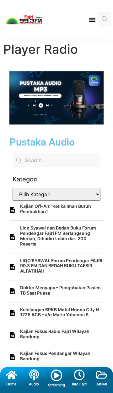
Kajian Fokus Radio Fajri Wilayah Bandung (54, 334)
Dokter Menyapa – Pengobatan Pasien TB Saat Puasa (60, 290)
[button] (92, 19)
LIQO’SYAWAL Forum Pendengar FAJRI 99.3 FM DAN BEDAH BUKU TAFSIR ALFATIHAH (61, 266)
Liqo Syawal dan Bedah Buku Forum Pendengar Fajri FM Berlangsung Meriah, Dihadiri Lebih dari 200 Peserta (58, 235)
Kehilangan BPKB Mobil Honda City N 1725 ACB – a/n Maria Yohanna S (59, 312)
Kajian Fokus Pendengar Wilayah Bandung (55, 356)
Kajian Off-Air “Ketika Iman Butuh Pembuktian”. (55, 208)
